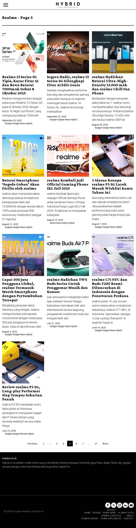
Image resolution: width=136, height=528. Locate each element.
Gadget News (19, 123)
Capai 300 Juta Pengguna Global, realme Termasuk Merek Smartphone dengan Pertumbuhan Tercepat (22, 289)
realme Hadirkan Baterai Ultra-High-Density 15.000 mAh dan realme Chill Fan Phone (111, 85)
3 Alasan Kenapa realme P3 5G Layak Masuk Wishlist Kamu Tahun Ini (112, 186)
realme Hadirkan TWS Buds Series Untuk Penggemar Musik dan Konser (67, 285)
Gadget (8, 123)
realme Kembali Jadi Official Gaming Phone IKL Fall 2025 (67, 184)
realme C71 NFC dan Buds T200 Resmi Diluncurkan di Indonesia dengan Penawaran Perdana (110, 287)
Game (53, 223)
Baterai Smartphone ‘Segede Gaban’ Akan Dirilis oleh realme (20, 184)
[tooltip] (107, 505)
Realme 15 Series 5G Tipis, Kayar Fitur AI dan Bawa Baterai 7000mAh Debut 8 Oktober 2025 (20, 85)
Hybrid (29, 123)
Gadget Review (20, 434)
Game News (62, 223)
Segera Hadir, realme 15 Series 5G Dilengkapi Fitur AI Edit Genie (68, 81)
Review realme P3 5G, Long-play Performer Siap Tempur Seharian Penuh (22, 393)
